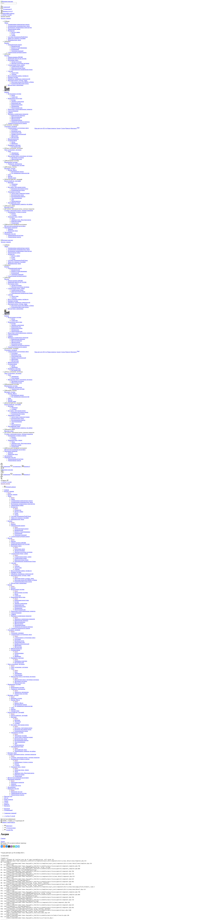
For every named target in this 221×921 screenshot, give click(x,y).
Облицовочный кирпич (21, 528)
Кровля (13, 588)
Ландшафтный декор (21, 749)
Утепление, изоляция (17, 633)
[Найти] (1, 5)
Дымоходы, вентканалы (22, 692)
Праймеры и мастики (21, 661)
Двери (13, 499)
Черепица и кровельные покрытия (25, 619)
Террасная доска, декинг (22, 770)
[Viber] (11, 846)
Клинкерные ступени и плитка (24, 762)
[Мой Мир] (7, 846)
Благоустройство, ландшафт (19, 715)
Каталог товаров (12, 494)
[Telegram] (19, 846)
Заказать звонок (5, 483)
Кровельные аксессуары (22, 600)
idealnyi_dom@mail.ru (8, 822)
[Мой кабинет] (2, 464)
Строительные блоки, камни (23, 556)
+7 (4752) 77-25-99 (6, 15)
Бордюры (17, 720)
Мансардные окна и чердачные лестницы (27, 679)
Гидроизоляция (19, 653)
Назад (9, 493)
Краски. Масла (19, 703)
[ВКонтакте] (2, 846)
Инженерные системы (17, 687)
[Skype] (16, 846)
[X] (9, 846)
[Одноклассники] (4, 846)
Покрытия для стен (16, 791)
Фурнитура (18, 510)
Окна (16, 672)
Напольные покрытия (17, 782)
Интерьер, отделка (16, 698)
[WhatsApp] (14, 846)
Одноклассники (11, 828)
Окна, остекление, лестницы (19, 667)
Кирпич (13, 524)
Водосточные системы (21, 592)
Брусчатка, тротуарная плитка (23, 728)
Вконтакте (9, 826)
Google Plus (9, 830)
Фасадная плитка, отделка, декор (24, 578)
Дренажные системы (21, 735)
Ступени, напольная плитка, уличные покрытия (25, 757)
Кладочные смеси (20, 549)
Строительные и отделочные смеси (25, 637)
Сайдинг (17, 566)
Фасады (13, 541)
